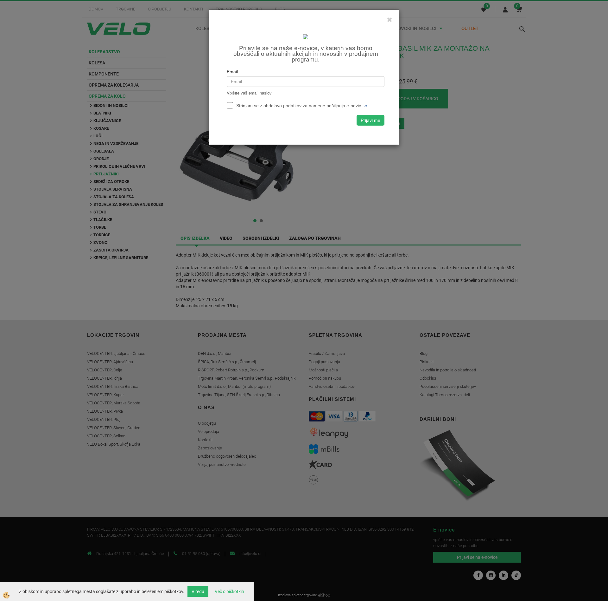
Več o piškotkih (229, 591)
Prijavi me (370, 120)
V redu (198, 591)
